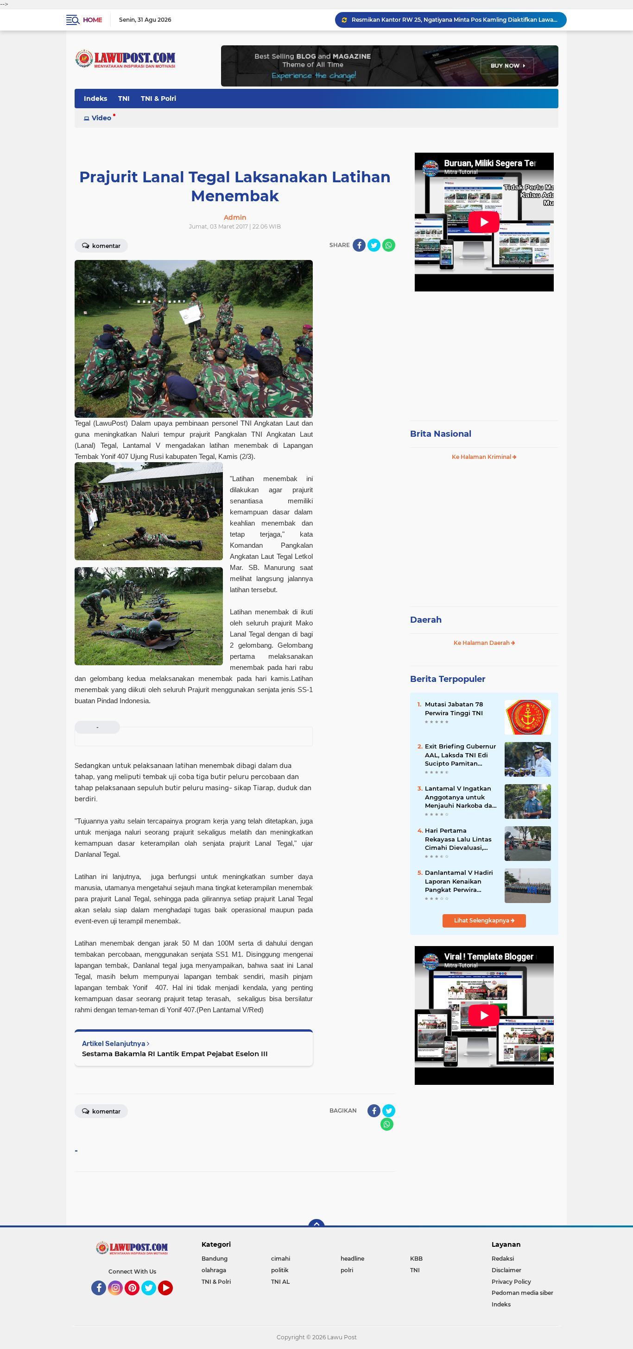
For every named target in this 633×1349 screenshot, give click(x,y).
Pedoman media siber (522, 1292)
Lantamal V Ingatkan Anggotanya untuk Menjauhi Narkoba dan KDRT (460, 797)
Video (101, 118)
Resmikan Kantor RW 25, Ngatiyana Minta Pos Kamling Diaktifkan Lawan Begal (455, 19)
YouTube (171, 1299)
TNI (124, 98)
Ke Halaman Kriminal (482, 456)
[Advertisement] (484, 351)
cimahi (280, 1258)
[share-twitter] (373, 245)
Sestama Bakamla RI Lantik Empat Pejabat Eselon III (175, 1053)
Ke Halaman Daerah (482, 642)
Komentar (105, 245)
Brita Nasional (440, 434)
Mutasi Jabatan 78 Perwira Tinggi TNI (454, 708)
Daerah (426, 620)
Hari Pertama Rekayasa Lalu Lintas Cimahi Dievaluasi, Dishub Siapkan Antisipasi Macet (458, 839)
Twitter (153, 1299)
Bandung (215, 1258)
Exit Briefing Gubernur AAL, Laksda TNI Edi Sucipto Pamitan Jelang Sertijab (460, 755)
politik (280, 1270)
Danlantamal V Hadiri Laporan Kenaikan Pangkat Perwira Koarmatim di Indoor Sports (459, 881)
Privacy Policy (511, 1281)
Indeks (95, 98)
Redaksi (503, 1258)
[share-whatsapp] (388, 245)
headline (352, 1258)
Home (92, 20)
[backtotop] (316, 1227)
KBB (416, 1258)
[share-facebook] (359, 245)
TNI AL (280, 1281)
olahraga (214, 1270)
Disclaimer (506, 1270)
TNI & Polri (158, 98)
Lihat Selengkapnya (482, 920)
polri (347, 1270)
